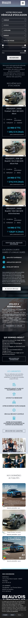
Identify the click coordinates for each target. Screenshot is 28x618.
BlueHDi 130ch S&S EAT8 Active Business (14, 212)
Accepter (5, 614)
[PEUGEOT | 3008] (14, 97)
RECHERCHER (14, 57)
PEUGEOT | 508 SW (14, 158)
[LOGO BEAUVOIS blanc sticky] (6, 2)
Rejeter (12, 614)
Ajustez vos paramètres (12, 611)
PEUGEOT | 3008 (14, 108)
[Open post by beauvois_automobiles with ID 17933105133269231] (14, 548)
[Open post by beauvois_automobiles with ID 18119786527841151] (14, 495)
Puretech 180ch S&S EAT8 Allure (14, 112)
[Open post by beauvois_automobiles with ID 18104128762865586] (14, 521)
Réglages (19, 614)
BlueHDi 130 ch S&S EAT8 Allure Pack (14, 162)
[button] (14, 20)
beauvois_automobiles (8, 484)
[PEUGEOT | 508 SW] (14, 147)
